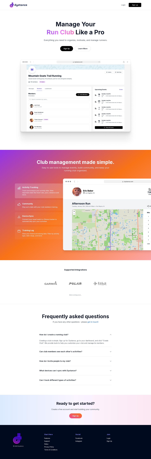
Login (123, 5)
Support (47, 441)
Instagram (79, 441)
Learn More (82, 49)
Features (47, 438)
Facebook (79, 438)
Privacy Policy (49, 447)
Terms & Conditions (50, 450)
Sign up (135, 5)
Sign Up (67, 49)
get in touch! (92, 322)
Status (46, 444)
